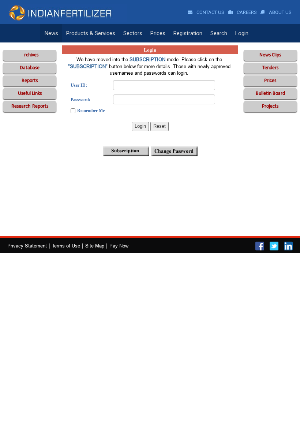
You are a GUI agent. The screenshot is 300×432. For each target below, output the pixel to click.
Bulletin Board (270, 93)
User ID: (79, 85)
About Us (280, 12)
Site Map (94, 246)
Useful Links (30, 93)
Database (30, 68)
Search (218, 33)
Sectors (132, 33)
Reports (30, 80)
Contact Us (209, 12)
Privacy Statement (27, 246)
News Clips (270, 55)
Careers (246, 12)
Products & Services (90, 33)
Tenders (270, 68)
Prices (157, 33)
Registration (187, 33)
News (51, 33)
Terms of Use (66, 246)
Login (241, 33)
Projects (270, 106)
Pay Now (118, 246)
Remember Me (91, 110)
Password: (80, 99)
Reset (159, 126)
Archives (29, 55)
